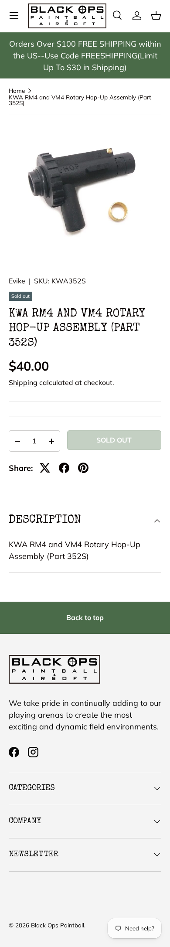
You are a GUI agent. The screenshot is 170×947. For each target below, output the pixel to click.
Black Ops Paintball (57, 925)
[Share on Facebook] (64, 467)
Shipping (23, 382)
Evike (17, 280)
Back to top (85, 617)
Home (17, 91)
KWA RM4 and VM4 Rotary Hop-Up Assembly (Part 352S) (80, 100)
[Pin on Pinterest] (83, 467)
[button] (156, 15)
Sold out (114, 440)
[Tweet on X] (44, 467)
